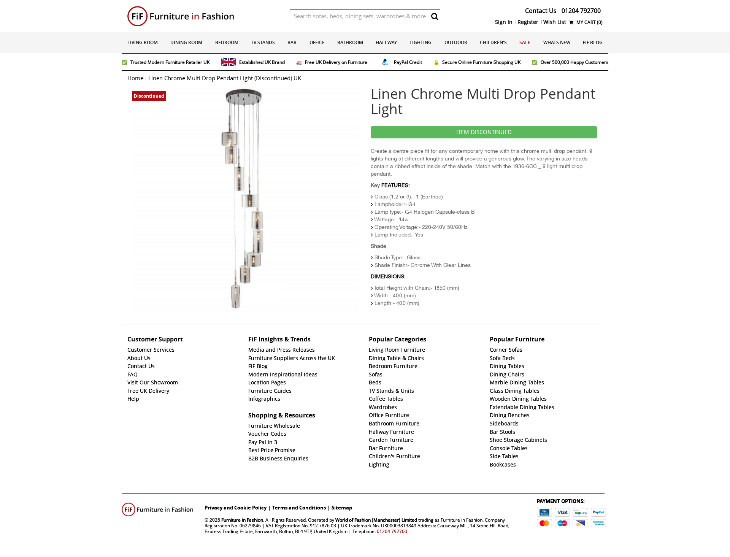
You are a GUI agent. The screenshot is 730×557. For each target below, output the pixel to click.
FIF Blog (593, 42)
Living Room (142, 42)
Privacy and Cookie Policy (236, 507)
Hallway (386, 42)
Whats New (556, 42)
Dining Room (186, 42)
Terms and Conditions (299, 507)
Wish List (554, 22)
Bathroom (350, 42)
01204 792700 (392, 531)
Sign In (504, 22)
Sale (524, 42)
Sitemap (342, 507)
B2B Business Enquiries (278, 458)
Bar (292, 42)
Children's (493, 42)
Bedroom (226, 42)
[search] (434, 16)
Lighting (420, 42)
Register (527, 22)
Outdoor (455, 42)
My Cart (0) (589, 22)
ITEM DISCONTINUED (484, 132)
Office (317, 42)
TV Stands (263, 42)
